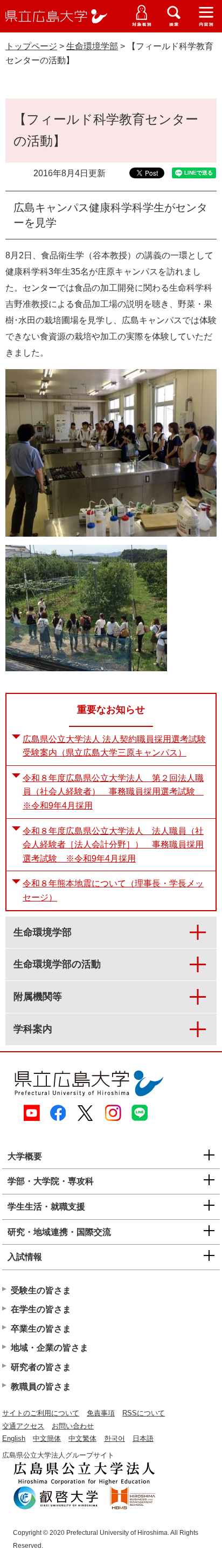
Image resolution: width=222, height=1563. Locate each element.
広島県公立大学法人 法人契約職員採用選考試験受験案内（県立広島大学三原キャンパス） (114, 746)
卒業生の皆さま (41, 1328)
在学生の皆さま (41, 1309)
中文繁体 (82, 1438)
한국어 (114, 1438)
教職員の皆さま (41, 1386)
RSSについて (143, 1413)
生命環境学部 (92, 46)
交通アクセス (23, 1426)
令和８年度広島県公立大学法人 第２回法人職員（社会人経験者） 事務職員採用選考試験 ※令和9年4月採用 (113, 791)
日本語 (143, 1438)
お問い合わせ (73, 1426)
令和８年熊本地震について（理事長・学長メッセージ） (113, 890)
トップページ (31, 46)
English (13, 1438)
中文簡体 (47, 1438)
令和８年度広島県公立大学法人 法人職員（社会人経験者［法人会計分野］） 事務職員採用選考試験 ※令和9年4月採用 (113, 844)
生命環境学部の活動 (57, 964)
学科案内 (32, 1029)
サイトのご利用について (40, 1413)
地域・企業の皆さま (49, 1347)
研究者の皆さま (41, 1367)
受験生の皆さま (41, 1290)
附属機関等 (37, 996)
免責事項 (101, 1413)
